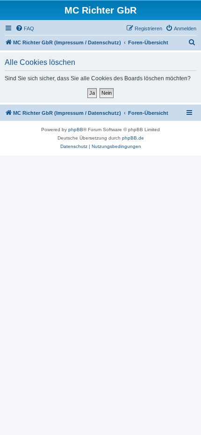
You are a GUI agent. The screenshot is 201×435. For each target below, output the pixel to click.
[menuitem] (24, 28)
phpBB (75, 129)
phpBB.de (133, 137)
